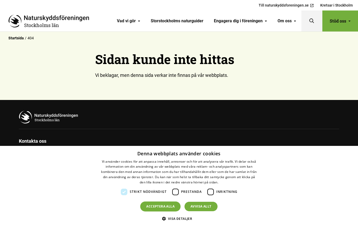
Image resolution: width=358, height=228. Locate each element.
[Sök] (311, 20)
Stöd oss (338, 21)
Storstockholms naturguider (177, 20)
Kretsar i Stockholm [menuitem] (336, 5)
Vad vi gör (126, 20)
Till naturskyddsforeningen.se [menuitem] (284, 5)
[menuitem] (128, 20)
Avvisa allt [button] (201, 206)
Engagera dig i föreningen (238, 20)
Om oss (285, 20)
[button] (179, 218)
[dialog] (179, 187)
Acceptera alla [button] (160, 206)
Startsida (16, 38)
